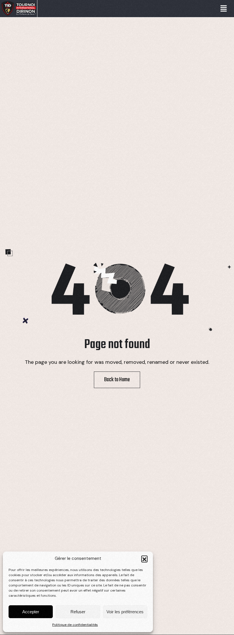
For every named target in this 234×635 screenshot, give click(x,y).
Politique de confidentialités (75, 624)
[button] (144, 559)
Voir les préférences (125, 611)
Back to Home (117, 380)
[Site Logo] (18, 8)
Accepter (30, 611)
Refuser (77, 611)
